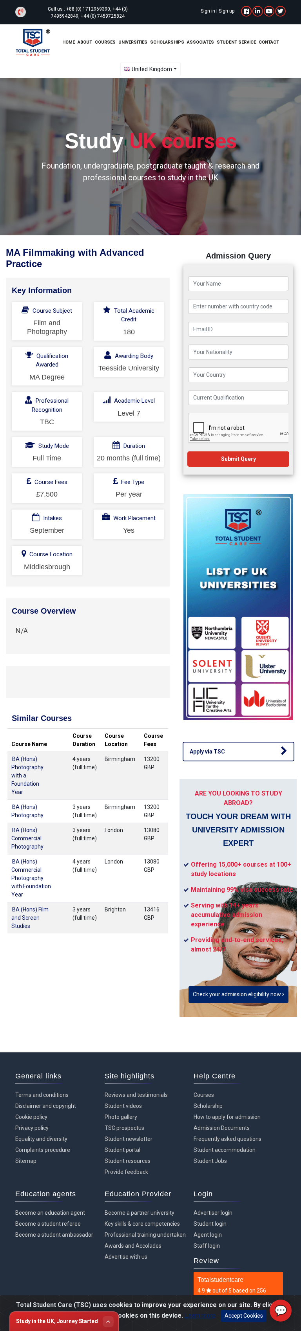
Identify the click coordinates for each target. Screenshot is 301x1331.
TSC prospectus (124, 1128)
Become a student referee (48, 1224)
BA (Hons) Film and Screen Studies (30, 917)
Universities (132, 42)
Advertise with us (126, 1257)
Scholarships (167, 42)
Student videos (123, 1106)
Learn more (200, 1315)
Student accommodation (225, 1150)
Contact (269, 42)
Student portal (122, 1150)
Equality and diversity (41, 1139)
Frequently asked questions (227, 1139)
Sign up (226, 11)
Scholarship (208, 1106)
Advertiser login (213, 1213)
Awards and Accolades (133, 1246)
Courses (204, 1095)
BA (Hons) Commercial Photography (27, 838)
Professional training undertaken (145, 1235)
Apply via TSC (207, 751)
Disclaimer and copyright (45, 1106)
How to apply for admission (227, 1117)
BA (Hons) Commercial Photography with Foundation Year (31, 878)
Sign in (208, 11)
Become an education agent (50, 1213)
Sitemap (25, 1161)
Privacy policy (32, 1128)
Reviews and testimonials (136, 1095)
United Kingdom (152, 69)
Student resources (127, 1161)
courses (105, 42)
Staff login (207, 1246)
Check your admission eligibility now (237, 994)
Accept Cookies (244, 1316)
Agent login (208, 1235)
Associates (200, 42)
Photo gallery (121, 1117)
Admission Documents (222, 1128)
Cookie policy (31, 1117)
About (85, 42)
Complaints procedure (42, 1150)
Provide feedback (126, 1172)
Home (68, 42)
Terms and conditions (42, 1095)
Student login (210, 1224)
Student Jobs (210, 1161)
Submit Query (238, 459)
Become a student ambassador (54, 1235)
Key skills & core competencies (142, 1224)
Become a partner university (139, 1213)
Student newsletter (128, 1139)
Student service (236, 42)
